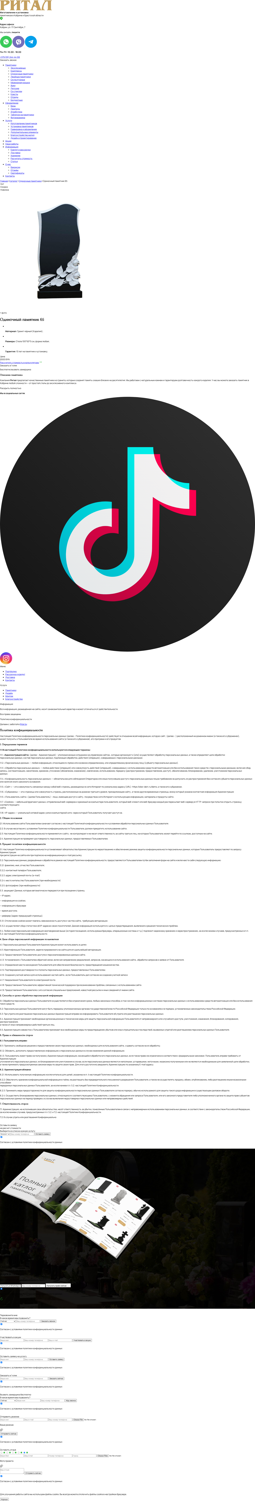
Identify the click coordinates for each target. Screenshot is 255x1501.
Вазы (13, 105)
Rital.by (23, 724)
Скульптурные (18, 79)
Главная (4, 181)
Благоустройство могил (22, 135)
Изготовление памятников (24, 123)
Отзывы (14, 170)
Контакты (10, 176)
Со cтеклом (16, 91)
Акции (8, 140)
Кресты (14, 94)
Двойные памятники (21, 76)
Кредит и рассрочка (21, 149)
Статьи (14, 161)
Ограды (14, 97)
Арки (13, 85)
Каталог (13, 181)
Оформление (11, 103)
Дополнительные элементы (24, 132)
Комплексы (16, 70)
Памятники (10, 65)
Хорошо (4, 1499)
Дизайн (9, 693)
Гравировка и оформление (24, 129)
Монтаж (9, 696)
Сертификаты (17, 173)
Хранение (15, 155)
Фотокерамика (18, 117)
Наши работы (11, 143)
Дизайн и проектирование (24, 138)
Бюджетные (17, 100)
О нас (8, 164)
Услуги (8, 120)
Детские (15, 88)
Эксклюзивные (18, 67)
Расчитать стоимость (21, 158)
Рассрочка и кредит (15, 674)
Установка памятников (22, 126)
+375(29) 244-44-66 (10, 57)
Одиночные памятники (22, 73)
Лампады (15, 108)
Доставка (15, 152)
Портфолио (11, 671)
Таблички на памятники (22, 114)
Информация (11, 146)
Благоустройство (14, 699)
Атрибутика (16, 111)
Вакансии (15, 167)
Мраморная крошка (20, 82)
